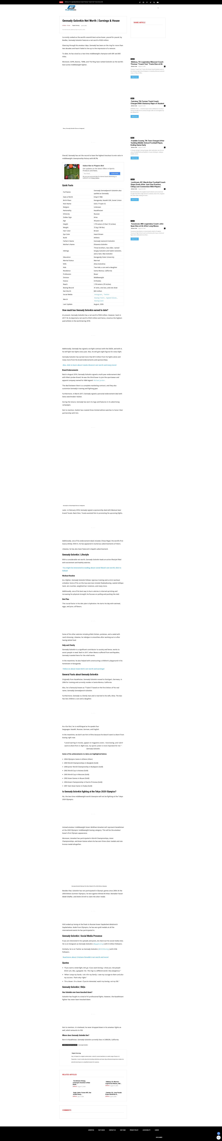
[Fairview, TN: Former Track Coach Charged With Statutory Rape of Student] (148, 90)
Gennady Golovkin (83, 1045)
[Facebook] (139, 2)
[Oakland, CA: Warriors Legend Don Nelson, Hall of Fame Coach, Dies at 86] (99, 1083)
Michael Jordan (99, 380)
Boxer (68, 25)
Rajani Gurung (75, 25)
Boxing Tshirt (99, 298)
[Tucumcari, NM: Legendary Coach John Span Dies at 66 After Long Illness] (148, 213)
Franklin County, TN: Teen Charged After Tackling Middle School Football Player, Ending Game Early (147, 143)
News (132, 98)
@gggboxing (98, 944)
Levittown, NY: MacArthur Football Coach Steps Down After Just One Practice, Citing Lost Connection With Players (148, 184)
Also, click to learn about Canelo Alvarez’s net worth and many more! (89, 365)
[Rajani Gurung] (65, 1057)
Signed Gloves (111, 298)
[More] (160, 29)
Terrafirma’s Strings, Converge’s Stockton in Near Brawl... (81, 1082)
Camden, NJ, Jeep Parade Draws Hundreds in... (113, 1093)
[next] (117, 2)
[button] (158, 8)
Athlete (64, 25)
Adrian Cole (134, 66)
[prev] (114, 2)
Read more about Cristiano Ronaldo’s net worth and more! (86, 957)
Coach (132, 59)
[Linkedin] (155, 29)
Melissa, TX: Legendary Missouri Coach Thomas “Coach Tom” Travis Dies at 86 (84, 2)
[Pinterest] (147, 2)
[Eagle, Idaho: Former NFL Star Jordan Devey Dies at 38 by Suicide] (66, 1094)
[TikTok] (150, 2)
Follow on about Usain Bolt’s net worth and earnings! (84, 669)
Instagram (98, 294)
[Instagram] (143, 2)
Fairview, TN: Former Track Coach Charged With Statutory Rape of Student (147, 102)
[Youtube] (157, 2)
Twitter (106, 294)
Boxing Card (98, 301)
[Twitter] (154, 2)
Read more (134, 77)
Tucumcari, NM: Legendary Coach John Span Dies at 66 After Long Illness (147, 225)
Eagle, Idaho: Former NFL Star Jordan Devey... (82, 1093)
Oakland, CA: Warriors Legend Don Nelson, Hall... (113, 1082)
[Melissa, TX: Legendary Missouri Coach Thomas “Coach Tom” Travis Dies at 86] (148, 51)
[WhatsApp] (150, 29)
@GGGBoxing (104, 949)
